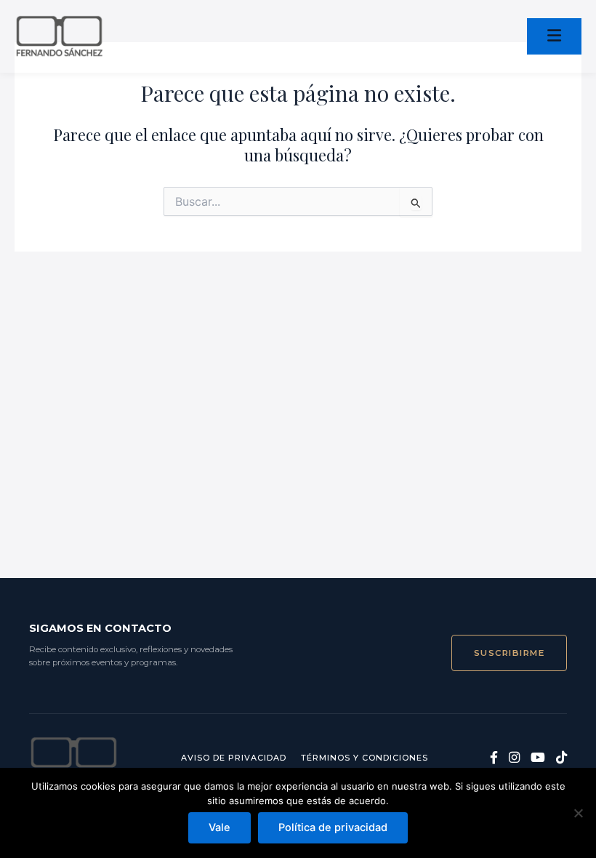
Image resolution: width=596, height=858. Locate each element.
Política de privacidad (332, 827)
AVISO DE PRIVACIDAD (233, 758)
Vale (219, 827)
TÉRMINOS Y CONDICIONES (364, 758)
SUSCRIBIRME (509, 653)
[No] (578, 813)
